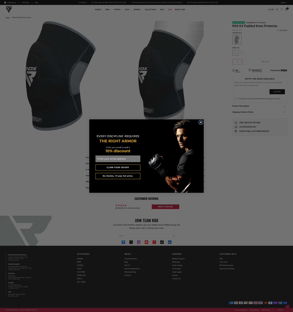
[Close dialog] (201, 122)
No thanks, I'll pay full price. (118, 176)
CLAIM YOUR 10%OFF (118, 167)
